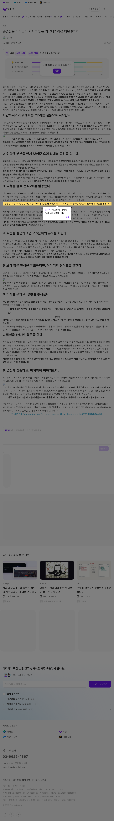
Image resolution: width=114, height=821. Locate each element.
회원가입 (48, 210)
